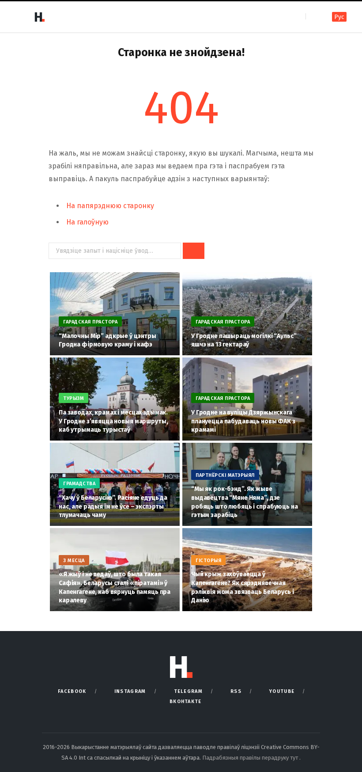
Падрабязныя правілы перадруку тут (250, 757)
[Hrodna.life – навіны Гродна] (39, 17)
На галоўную (87, 222)
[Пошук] (313, 16)
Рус (339, 17)
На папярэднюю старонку (110, 206)
